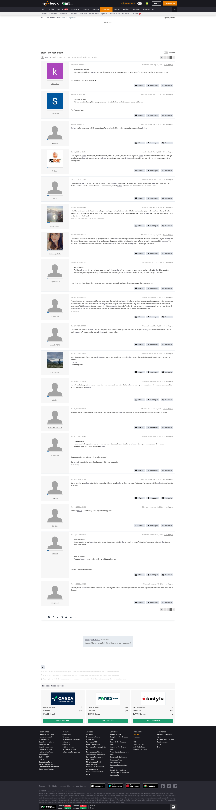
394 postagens (168, 235)
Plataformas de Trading (94, 762)
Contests (136, 14)
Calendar (44, 14)
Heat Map (83, 14)
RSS (135, 742)
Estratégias (66, 742)
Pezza (55, 199)
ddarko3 (55, 554)
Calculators (54, 14)
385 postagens (168, 262)
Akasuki (55, 143)
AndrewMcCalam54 (55, 428)
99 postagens (168, 180)
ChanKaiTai (55, 84)
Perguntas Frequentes (164, 734)
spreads (111, 244)
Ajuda (159, 737)
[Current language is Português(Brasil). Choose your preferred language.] (147, 3)
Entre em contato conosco (166, 739)
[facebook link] (163, 786)
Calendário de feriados (46, 742)
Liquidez (41, 759)
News (92, 808)
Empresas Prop (148, 9)
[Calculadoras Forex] (173, 807)
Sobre (159, 744)
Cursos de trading (92, 769)
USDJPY (61, 808)
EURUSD (61, 806)
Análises (126, 9)
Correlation (73, 14)
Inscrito (172, 53)
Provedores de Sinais (93, 744)
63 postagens (168, 381)
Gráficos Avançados (140, 749)
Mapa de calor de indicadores (49, 767)
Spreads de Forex (116, 734)
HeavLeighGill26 (55, 254)
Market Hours (94, 14)
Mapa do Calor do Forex (47, 764)
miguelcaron (54, 372)
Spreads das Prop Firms (118, 770)
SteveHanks (54, 113)
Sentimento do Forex (69, 749)
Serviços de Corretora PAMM (95, 754)
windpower (55, 603)
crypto (77, 332)
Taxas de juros (44, 739)
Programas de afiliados (94, 752)
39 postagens (168, 65)
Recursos (137, 737)
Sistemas (95, 9)
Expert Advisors (91, 764)
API (135, 739)
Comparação (114, 775)
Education (125, 14)
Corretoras (136, 9)
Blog (158, 747)
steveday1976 (55, 345)
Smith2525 (55, 316)
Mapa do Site (65, 786)
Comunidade (106, 9)
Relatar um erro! (162, 742)
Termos (42, 786)
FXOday (55, 171)
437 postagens (168, 152)
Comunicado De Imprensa (119, 757)
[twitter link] (169, 786)
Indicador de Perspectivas (71, 752)
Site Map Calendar (79, 786)
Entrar (156, 3)
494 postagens (168, 94)
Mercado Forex (44, 744)
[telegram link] (175, 786)
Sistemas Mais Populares (71, 739)
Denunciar (168, 85)
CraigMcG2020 (55, 281)
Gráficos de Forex (68, 747)
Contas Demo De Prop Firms (119, 772)
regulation (102, 158)
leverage (94, 72)
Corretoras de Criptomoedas (95, 767)
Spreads (104, 14)
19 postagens (168, 507)
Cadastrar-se (170, 3)
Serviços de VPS (91, 742)
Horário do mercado (45, 737)
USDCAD (76, 808)
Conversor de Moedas (46, 769)
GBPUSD (76, 806)
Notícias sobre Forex (46, 752)
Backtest (62, 9)
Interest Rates (115, 14)
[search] (176, 9)
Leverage (74, 362)
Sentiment (63, 14)
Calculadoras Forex (45, 762)
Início (42, 9)
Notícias (117, 9)
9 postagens (168, 584)
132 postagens (168, 409)
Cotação (140, 85)
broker (144, 128)
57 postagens (168, 326)
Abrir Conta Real (62, 721)
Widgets (136, 734)
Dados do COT (44, 757)
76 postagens (168, 297)
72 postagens (168, 535)
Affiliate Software (139, 747)
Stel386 (55, 526)
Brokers (73, 128)
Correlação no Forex (45, 749)
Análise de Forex (44, 754)
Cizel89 (54, 400)
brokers (114, 183)
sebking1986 (54, 226)
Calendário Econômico (46, 734)
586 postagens (168, 124)
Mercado (85, 9)
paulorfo (48, 57)
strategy (149, 306)
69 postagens (168, 354)
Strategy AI (75, 9)
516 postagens (168, 207)
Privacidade (52, 786)
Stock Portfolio (139, 744)
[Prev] (161, 57)
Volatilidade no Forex (46, 747)
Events (92, 806)
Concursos (66, 744)
